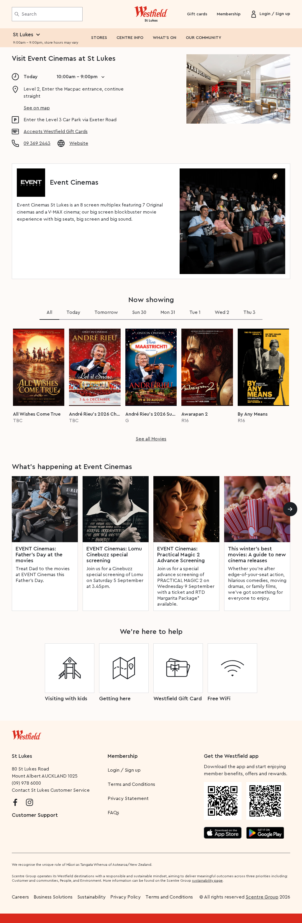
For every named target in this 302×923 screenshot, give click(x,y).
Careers (20, 897)
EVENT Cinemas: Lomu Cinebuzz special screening (114, 554)
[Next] (290, 509)
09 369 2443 (37, 143)
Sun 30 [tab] (139, 312)
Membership (229, 14)
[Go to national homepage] (26, 733)
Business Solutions (53, 897)
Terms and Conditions (131, 784)
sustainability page (207, 880)
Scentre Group (262, 897)
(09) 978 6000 (26, 783)
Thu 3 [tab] (249, 312)
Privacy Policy (125, 897)
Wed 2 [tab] (222, 312)
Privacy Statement (128, 798)
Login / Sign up (124, 770)
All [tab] (49, 312)
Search (29, 14)
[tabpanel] (151, 383)
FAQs (113, 812)
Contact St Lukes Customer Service (51, 790)
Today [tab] (73, 312)
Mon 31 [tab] (167, 312)
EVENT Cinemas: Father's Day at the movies (39, 554)
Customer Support (35, 815)
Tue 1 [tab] (195, 312)
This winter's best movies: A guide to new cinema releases (257, 554)
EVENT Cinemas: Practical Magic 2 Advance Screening (181, 554)
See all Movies (151, 439)
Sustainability (91, 897)
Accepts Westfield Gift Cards (56, 131)
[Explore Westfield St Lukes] (151, 14)
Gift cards (197, 14)
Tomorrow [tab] (106, 312)
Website (78, 143)
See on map (37, 108)
